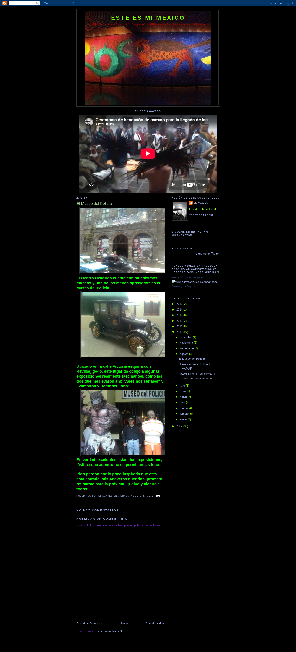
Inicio (124, 623)
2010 (179, 332)
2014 (179, 309)
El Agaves (201, 203)
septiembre (187, 348)
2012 (179, 320)
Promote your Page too (184, 286)
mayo (184, 396)
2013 (179, 315)
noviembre (187, 342)
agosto (184, 354)
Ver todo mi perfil (202, 215)
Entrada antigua (155, 623)
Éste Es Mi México (148, 18)
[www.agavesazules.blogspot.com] (194, 281)
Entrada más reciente (89, 623)
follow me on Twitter (207, 253)
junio (183, 391)
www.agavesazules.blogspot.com (189, 277)
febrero (184, 413)
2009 (179, 426)
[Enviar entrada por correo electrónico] (158, 496)
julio (183, 385)
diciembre (186, 337)
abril (183, 402)
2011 (179, 326)
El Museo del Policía (192, 358)
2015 (179, 304)
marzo (184, 408)
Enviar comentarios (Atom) (111, 631)
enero (184, 419)
